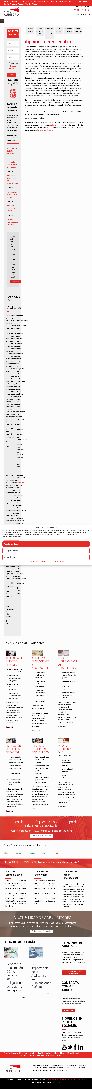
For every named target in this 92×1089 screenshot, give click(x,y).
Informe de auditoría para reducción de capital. (16, 782)
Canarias (32, 1)
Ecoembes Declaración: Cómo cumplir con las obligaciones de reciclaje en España (15, 977)
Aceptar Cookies (11, 544)
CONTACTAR (68, 1010)
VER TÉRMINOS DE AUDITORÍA (74, 972)
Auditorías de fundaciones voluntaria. (40, 675)
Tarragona (13, 4)
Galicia (38, 1)
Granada (45, 1)
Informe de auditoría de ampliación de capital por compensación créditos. (16, 771)
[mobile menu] (2, 21)
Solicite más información (41, 836)
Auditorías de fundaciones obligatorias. (40, 683)
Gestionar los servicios (11, 540)
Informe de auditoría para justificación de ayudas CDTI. (69, 675)
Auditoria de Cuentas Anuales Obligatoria (15, 678)
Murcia (69, 1)
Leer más (15, 282)
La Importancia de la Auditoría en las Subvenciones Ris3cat (41, 975)
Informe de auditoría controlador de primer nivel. (69, 695)
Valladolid (35, 4)
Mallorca (63, 1)
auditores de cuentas (56, 125)
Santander (82, 1)
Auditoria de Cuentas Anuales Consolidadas (15, 695)
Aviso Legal (61, 561)
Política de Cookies (34, 561)
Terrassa (21, 4)
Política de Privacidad (48, 561)
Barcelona (14, 1)
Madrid (56, 1)
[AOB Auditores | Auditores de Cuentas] (17, 12)
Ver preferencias (11, 557)
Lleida (51, 1)
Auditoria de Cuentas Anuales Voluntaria (15, 686)
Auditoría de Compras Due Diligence (66, 762)
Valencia (28, 4)
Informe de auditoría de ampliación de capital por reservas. (16, 759)
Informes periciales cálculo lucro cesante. (42, 759)
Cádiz (26, 1)
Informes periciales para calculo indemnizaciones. (42, 779)
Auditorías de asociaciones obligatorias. (40, 692)
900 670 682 (13, 93)
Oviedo (75, 1)
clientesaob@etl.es (47, 130)
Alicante (6, 1)
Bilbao (21, 1)
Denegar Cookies (11, 550)
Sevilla (6, 4)
